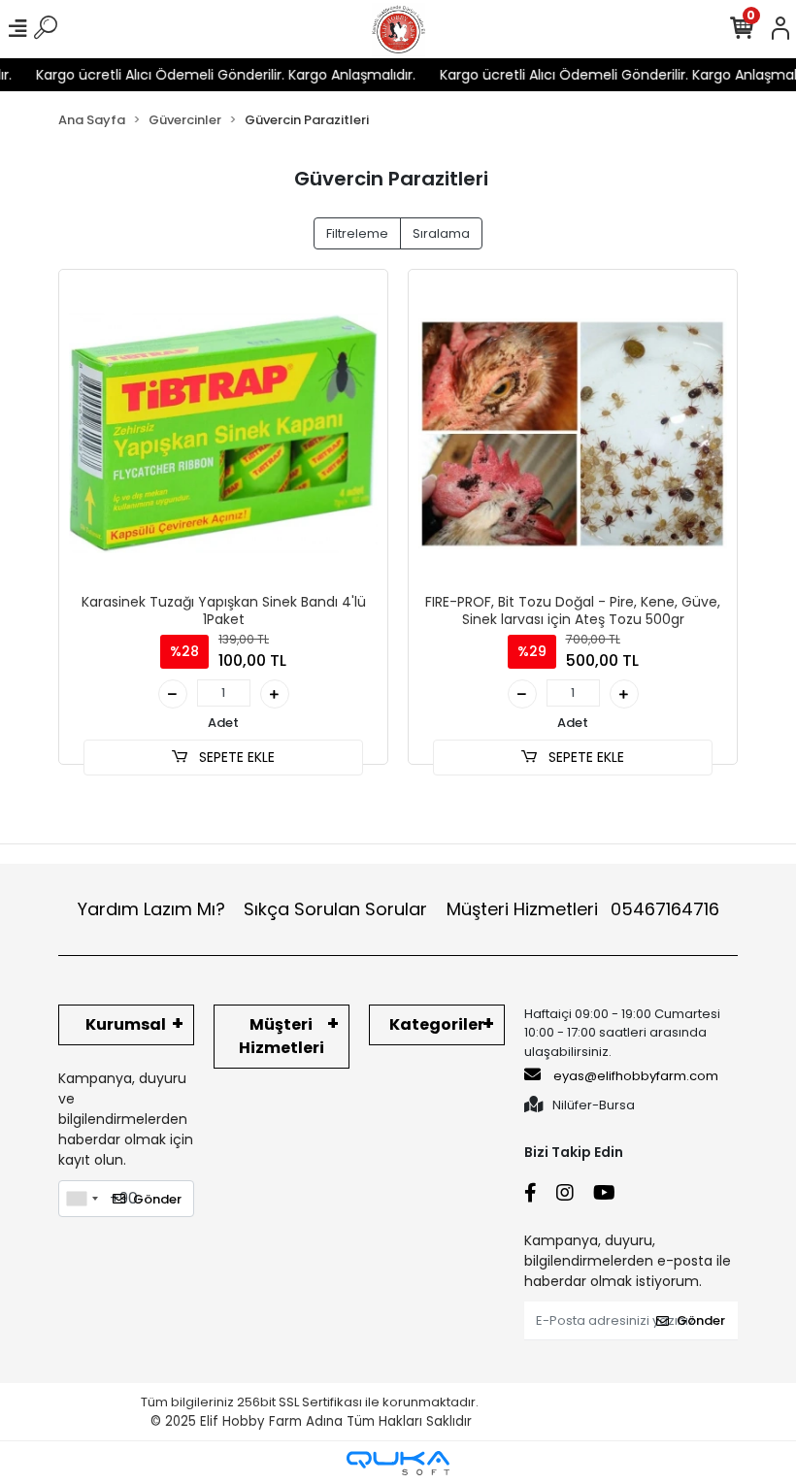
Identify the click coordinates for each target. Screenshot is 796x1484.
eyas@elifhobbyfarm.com (635, 1076)
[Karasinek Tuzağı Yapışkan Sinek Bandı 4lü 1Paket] (223, 434)
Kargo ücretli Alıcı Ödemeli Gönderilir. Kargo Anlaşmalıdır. (211, 74)
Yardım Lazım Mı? (151, 909)
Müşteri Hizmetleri (583, 909)
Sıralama (441, 233)
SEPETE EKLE (235, 757)
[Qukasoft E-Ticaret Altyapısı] (398, 1463)
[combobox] (81, 1198)
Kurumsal (125, 1024)
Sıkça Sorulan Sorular (335, 909)
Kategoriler (436, 1024)
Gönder (157, 1199)
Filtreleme (357, 233)
